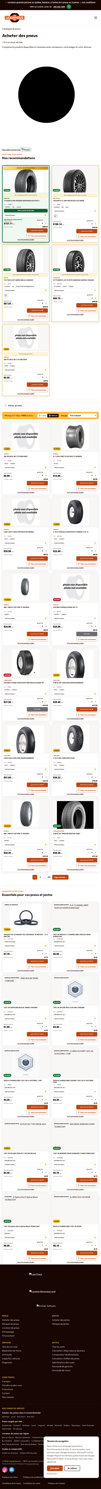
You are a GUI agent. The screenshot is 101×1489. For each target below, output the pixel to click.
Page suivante (60, 877)
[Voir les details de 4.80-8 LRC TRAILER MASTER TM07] (75, 814)
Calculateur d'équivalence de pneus (68, 1350)
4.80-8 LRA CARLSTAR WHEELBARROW (68, 683)
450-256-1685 (59, 7)
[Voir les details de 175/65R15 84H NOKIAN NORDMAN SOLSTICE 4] (26, 179)
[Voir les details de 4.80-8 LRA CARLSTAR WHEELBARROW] (75, 663)
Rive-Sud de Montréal (10, 1444)
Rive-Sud (30, 1417)
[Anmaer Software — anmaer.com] (50, 1307)
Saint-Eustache (88, 1425)
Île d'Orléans (7, 1441)
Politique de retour (10, 1477)
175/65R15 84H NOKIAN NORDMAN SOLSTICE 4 (21, 201)
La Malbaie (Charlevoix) (40, 1441)
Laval (13, 1417)
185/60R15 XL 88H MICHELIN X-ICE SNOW (68, 201)
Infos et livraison (10, 215)
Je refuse (72, 1468)
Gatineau (26, 1425)
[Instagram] (5, 1469)
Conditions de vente (31, 1483)
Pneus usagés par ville (12, 1421)
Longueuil (41, 1425)
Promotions (7, 1389)
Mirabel (50, 1425)
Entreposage (8, 1331)
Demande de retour (61, 1370)
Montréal (5, 1417)
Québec (67, 1425)
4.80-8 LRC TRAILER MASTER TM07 (66, 833)
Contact (6, 1393)
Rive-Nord (21, 1417)
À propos (6, 1381)
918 (49, 877)
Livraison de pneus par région (15, 1433)
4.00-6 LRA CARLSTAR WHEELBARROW (19, 758)
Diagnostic (7, 1362)
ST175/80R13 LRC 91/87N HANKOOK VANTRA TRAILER (73, 280)
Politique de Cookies (56, 1483)
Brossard (17, 1425)
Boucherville (6, 1425)
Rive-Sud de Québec (29, 1444)
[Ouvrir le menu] (96, 18)
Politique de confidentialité (34, 1477)
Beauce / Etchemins (22, 1437)
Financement (8, 1335)
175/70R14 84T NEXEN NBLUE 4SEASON (18, 280)
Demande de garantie (62, 1366)
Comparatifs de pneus (28, 1453)
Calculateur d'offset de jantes (65, 1358)
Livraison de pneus (10, 1327)
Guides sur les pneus (10, 1453)
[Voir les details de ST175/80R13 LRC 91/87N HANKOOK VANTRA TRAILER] (75, 258)
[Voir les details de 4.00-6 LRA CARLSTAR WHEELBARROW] (25, 738)
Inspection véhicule (11, 1358)
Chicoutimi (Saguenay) (40, 1437)
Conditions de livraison (11, 1483)
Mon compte (8, 1397)
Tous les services (9, 1346)
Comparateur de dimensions (65, 1354)
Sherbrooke (6, 1429)
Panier (27, 149)
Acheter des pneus (10, 1320)
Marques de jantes (60, 1324)
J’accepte (54, 1468)
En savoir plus (52, 1473)
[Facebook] (11, 1469)
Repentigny (76, 1425)
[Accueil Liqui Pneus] (14, 17)
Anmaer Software (32, 1464)
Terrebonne (17, 1429)
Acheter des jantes (61, 1320)
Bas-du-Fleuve (8, 1437)
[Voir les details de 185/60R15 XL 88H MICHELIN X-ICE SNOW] (75, 178)
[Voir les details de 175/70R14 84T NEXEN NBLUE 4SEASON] (25, 258)
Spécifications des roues (63, 1362)
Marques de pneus (10, 1324)
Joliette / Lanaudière (22, 1441)
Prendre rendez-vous (12, 1385)
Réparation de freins (11, 1350)
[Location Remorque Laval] (50, 1296)
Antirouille (7, 1354)
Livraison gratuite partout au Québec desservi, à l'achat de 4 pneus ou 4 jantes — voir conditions (51, 2)
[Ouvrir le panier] (69, 6)
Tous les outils (58, 1346)
